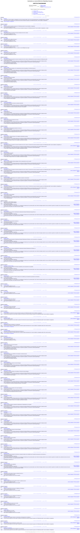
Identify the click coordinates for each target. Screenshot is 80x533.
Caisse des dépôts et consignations (9, 21)
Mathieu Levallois (6, 67)
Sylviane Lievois (6, 502)
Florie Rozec (6, 487)
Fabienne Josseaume (7, 378)
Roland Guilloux (6, 298)
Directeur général (76, 26)
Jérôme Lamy (6, 110)
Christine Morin (6, 509)
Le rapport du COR (35, 14)
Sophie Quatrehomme (7, 436)
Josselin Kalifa (6, 85)
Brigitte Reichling (6, 453)
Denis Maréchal (6, 58)
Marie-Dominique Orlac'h (7, 395)
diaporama (43, 14)
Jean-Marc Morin (6, 160)
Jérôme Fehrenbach (6, 76)
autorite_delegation (70, 26)
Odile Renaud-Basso (7, 362)
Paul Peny (5, 18)
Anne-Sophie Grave (7, 463)
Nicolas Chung (6, 193)
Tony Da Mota (6, 291)
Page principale (43, 5)
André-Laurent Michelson (7, 102)
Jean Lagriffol (6, 38)
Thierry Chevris (6, 51)
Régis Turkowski (6, 275)
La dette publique (35, 13)
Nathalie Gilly (6, 343)
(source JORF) (44, 17)
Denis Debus (6, 127)
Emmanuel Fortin (6, 220)
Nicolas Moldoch (6, 305)
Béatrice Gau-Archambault (8, 527)
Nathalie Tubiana (6, 403)
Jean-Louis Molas (6, 247)
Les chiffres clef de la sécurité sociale (38, 12)
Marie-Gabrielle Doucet (7, 337)
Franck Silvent (6, 135)
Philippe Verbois (6, 238)
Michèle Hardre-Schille (7, 370)
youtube (40, 14)
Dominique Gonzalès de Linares (8, 265)
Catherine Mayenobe (7, 420)
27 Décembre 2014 (77, 17)
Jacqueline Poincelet (7, 516)
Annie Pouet (5, 472)
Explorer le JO (43, 6)
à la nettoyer (53, 531)
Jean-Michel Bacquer (7, 256)
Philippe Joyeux (6, 323)
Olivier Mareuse (6, 152)
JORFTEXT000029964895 (37, 17)
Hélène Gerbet (6, 522)
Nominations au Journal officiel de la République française (40, 1)
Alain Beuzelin (6, 229)
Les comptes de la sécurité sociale (37, 11)
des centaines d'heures (32, 531)
